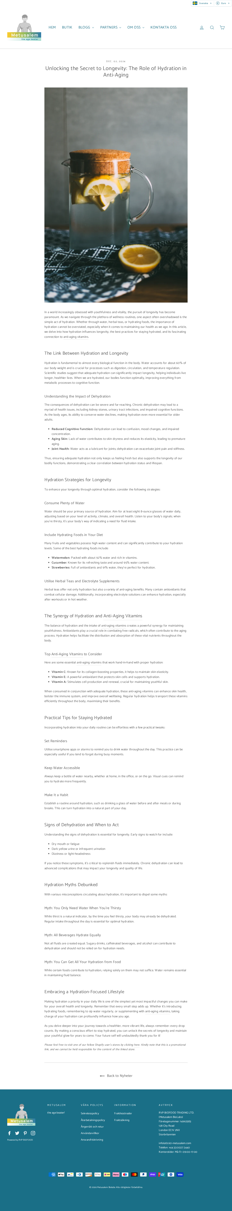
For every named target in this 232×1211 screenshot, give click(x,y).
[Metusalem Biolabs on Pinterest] (25, 1133)
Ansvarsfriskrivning (92, 1140)
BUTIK (67, 27)
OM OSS (134, 27)
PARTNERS (109, 27)
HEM (52, 27)
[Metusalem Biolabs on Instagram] (33, 1133)
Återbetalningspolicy (93, 1120)
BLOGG (84, 27)
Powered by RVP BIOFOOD (20, 1140)
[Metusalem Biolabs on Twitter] (17, 1133)
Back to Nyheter (119, 1076)
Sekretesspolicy (90, 1113)
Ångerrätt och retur (92, 1127)
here (137, 1045)
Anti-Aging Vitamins (122, 616)
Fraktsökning (121, 1120)
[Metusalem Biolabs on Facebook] (9, 1133)
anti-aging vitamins (75, 336)
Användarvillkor (90, 1133)
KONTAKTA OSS (163, 27)
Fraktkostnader (123, 1113)
